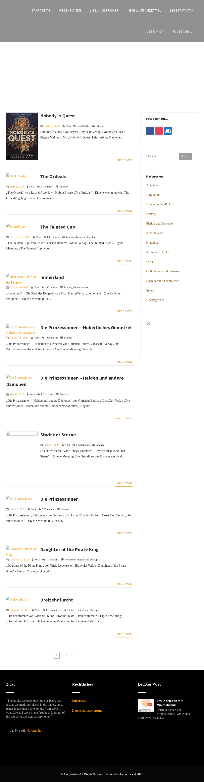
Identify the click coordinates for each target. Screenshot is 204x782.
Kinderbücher (80, 287)
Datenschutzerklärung (87, 710)
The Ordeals (53, 176)
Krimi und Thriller (85, 237)
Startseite (40, 10)
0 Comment (83, 126)
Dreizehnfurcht (56, 600)
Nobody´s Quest (57, 115)
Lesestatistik (181, 10)
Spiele (150, 290)
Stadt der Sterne (58, 434)
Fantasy (100, 126)
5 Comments (83, 444)
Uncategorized (155, 300)
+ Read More (123, 160)
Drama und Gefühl (158, 204)
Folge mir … (182, 31)
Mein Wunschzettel (144, 10)
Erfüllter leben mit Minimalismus (170, 703)
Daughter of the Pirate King (69, 549)
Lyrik (149, 261)
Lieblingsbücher (104, 10)
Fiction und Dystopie (88, 559)
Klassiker (152, 242)
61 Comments (53, 610)
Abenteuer (70, 559)
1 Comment (51, 287)
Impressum (79, 700)
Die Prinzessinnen (59, 499)
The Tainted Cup (57, 227)
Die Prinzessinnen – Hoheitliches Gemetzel (85, 327)
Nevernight (33, 730)
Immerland (52, 277)
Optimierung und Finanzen (163, 271)
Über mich (155, 31)
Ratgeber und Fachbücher (162, 281)
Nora (68, 126)
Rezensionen (70, 10)
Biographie (153, 194)
